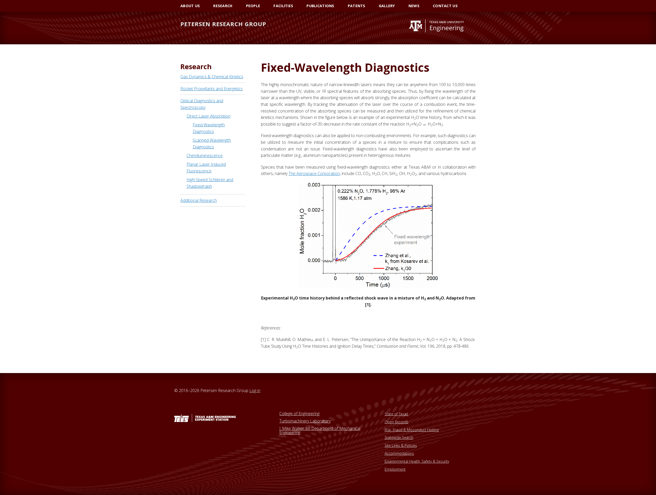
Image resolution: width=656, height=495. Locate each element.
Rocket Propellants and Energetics (211, 88)
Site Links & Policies (401, 445)
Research (196, 66)
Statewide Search (399, 437)
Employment (395, 469)
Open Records (396, 421)
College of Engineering (299, 413)
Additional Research (198, 200)
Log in (254, 390)
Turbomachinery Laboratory (305, 421)
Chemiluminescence (205, 155)
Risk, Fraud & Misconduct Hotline (412, 429)
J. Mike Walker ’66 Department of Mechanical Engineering (319, 430)
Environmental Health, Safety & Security (417, 461)
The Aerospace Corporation (314, 173)
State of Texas (396, 413)
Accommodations (399, 453)
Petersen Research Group (223, 24)
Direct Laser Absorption (208, 116)
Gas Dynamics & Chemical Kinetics (211, 76)
